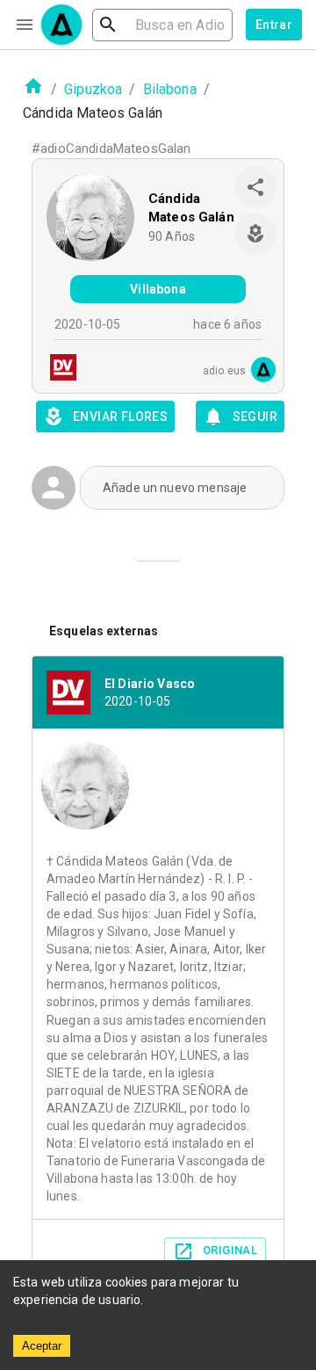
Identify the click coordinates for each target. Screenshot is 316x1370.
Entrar (273, 25)
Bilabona (170, 89)
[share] (255, 187)
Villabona (157, 289)
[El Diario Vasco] (58, 369)
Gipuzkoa (93, 89)
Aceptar (41, 1345)
